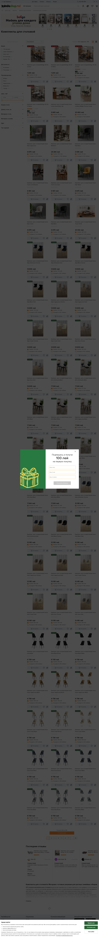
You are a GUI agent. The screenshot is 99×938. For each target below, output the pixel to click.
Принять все (91, 923)
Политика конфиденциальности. (64, 935)
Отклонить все (91, 927)
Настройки (91, 931)
